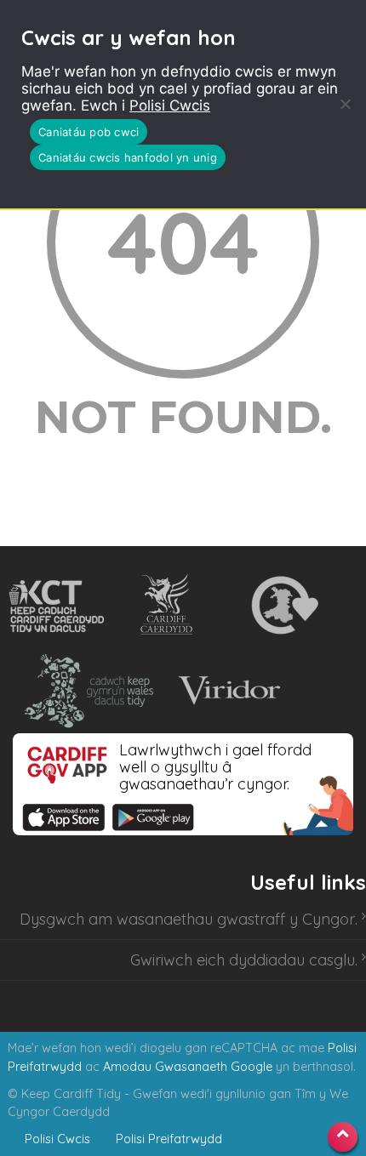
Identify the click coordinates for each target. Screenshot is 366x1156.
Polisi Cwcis (169, 105)
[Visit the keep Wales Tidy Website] (85, 690)
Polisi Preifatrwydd (169, 1139)
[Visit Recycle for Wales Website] (283, 605)
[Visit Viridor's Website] (226, 690)
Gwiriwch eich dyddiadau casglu (242, 960)
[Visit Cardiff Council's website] (169, 605)
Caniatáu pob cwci (88, 132)
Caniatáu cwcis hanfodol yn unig (127, 157)
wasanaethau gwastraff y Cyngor (236, 919)
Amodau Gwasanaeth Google (187, 1066)
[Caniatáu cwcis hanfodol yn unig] (344, 103)
